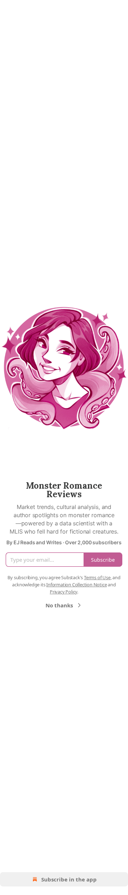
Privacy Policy (63, 591)
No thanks (59, 605)
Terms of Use (97, 577)
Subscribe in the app (69, 879)
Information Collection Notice (76, 584)
